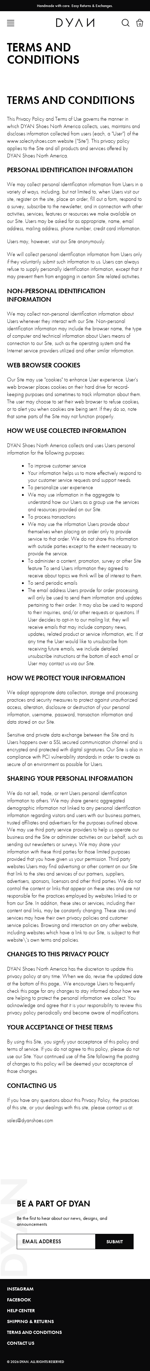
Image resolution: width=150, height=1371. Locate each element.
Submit (114, 1241)
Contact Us (20, 1343)
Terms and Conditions (34, 1332)
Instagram (20, 1289)
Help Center (21, 1310)
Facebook (19, 1299)
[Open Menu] (10, 22)
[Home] (75, 22)
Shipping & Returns (30, 1321)
